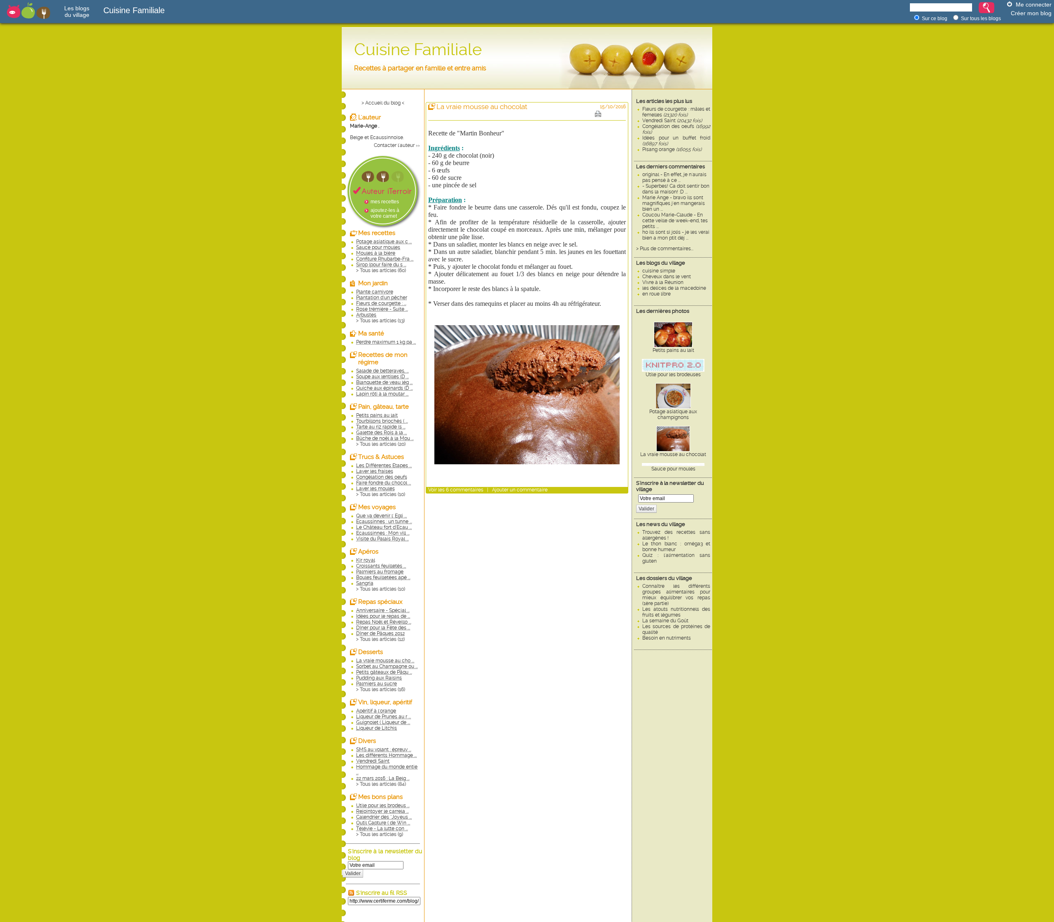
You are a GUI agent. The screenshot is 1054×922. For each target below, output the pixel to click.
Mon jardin (373, 283)
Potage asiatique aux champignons (673, 414)
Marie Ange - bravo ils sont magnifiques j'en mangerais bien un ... (673, 203)
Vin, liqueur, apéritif (385, 702)
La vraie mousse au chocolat (673, 454)
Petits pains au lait (673, 350)
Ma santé (371, 333)
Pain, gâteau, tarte (383, 406)
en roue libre (656, 294)
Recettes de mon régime (383, 358)
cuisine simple (658, 271)
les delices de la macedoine (674, 288)
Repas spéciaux (380, 601)
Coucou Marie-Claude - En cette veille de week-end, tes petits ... (675, 220)
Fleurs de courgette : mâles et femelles (676, 112)
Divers (367, 741)
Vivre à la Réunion (662, 282)
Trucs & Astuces (381, 457)
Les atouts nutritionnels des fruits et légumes (676, 612)
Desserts (370, 652)
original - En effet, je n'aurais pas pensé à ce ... (674, 177)
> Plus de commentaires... (664, 248)
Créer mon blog (1031, 13)
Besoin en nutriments (666, 638)
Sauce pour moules (673, 469)
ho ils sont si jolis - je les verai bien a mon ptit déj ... (675, 235)
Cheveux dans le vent (666, 276)
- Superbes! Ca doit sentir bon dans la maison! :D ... (675, 189)
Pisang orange (672, 149)
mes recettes (385, 202)
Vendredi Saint (672, 120)
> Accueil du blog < (382, 103)
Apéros (368, 551)
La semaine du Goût (665, 621)
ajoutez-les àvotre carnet (385, 213)
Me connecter (1034, 4)
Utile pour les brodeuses (673, 374)
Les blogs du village (660, 263)
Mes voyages (377, 507)
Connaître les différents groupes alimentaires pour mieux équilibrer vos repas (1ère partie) (676, 594)
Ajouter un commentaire (520, 490)
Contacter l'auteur (394, 145)
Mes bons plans (380, 797)
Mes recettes (376, 233)
